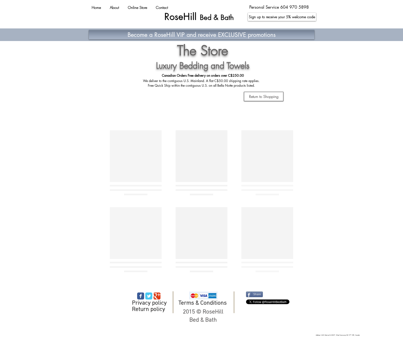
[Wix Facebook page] (140, 295)
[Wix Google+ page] (156, 295)
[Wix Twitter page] (148, 295)
